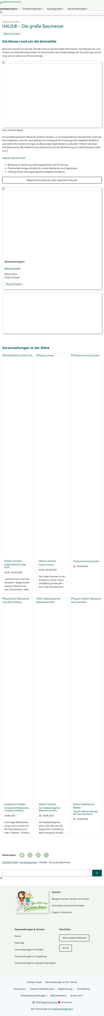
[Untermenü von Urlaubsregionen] (43, 8)
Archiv (65, 947)
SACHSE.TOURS (10, 862)
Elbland (6, 21)
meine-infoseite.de (61, 1008)
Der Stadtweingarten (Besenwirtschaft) (49, 809)
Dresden (15, 21)
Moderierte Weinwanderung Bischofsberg (16, 809)
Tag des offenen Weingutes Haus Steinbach (85, 812)
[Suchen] (97, 873)
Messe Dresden (12, 268)
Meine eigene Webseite (74, 937)
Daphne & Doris (49, 1002)
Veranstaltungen (28, 862)
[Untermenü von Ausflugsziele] (63, 8)
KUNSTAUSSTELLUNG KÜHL (15, 566)
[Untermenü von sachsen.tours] (18, 8)
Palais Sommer (46, 564)
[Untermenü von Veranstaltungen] (88, 8)
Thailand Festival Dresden (86, 561)
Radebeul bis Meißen (15, 804)
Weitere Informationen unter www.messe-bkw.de (52, 180)
